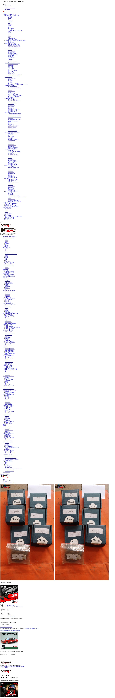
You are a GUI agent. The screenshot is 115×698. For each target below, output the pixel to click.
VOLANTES (10, 80)
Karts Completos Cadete (9, 349)
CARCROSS (10, 150)
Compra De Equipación (9, 328)
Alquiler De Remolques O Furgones (12, 447)
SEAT (9, 26)
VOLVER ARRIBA (4, 667)
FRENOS (9, 58)
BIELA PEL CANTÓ (11, 605)
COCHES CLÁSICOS (9, 98)
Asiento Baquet (8, 307)
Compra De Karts (8, 366)
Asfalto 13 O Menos (9, 291)
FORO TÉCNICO (8, 215)
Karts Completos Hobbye (10, 353)
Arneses (6, 308)
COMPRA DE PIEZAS (12, 61)
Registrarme (7, 9)
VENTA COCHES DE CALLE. (11, 203)
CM (8, 135)
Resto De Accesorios (9, 312)
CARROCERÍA (11, 55)
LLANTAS (10, 60)
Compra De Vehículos (9, 451)
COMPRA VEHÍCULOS (13, 147)
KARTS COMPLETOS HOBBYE (14, 119)
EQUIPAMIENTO (11, 186)
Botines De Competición (10, 316)
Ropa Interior (7, 318)
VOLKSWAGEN (11, 28)
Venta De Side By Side (9, 411)
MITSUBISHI (10, 20)
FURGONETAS (11, 194)
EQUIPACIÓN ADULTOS (13, 125)
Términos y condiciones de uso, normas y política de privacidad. (12, 666)
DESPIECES (10, 185)
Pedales (6, 310)
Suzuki (6, 256)
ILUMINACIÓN (11, 59)
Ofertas (6, 267)
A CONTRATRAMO (9, 218)
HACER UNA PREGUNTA (6, 627)
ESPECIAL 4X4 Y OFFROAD (11, 165)
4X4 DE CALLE (11, 169)
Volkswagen (7, 251)
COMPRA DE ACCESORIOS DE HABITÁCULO (18, 84)
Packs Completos (8, 314)
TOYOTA (10, 31)
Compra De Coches (9, 263)
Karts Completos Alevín (9, 348)
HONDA (9, 33)
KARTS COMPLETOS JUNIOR (14, 115)
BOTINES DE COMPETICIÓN (14, 88)
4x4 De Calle (7, 413)
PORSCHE (10, 24)
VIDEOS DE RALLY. (9, 217)
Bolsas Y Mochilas (8, 322)
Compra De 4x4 (8, 422)
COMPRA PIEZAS (11, 190)
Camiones (7, 443)
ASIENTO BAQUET (12, 78)
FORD (9, 23)
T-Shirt (8, 616)
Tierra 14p (7, 300)
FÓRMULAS (10, 134)
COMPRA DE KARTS (12, 130)
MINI (9, 34)
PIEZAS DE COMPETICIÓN (11, 49)
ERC (6, 211)
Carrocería (7, 284)
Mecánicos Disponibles (9, 274)
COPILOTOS (5, 270)
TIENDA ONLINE (6, 219)
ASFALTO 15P (11, 66)
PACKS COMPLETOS (12, 86)
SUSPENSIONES (11, 57)
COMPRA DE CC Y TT (12, 163)
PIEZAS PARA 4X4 (7, 415)
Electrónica (7, 281)
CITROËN (10, 17)
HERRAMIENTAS (11, 199)
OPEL (9, 27)
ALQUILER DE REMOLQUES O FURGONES (17, 196)
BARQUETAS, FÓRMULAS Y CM (10, 368)
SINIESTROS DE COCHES (10, 205)
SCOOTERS (10, 184)
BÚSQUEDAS (11, 42)
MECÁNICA (10, 137)
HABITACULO (6, 305)
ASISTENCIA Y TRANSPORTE (11, 191)
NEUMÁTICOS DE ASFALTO (9, 290)
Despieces (7, 434)
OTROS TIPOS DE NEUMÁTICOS (15, 74)
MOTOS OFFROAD (12, 180)
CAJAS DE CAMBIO (12, 53)
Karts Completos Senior (9, 351)
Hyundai (7, 253)
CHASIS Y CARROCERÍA (13, 139)
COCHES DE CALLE (7, 202)
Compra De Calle (8, 343)
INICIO (4, 13)
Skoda (6, 246)
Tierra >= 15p (7, 301)
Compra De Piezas (8, 325)
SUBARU (10, 22)
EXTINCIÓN (10, 82)
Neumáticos (7, 340)
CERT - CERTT (8, 213)
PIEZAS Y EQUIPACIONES (8, 355)
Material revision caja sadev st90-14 (9, 482)
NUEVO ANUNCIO (4, 474)
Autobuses (7, 444)
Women (11, 616)
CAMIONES (10, 192)
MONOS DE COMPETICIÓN (14, 87)
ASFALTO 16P (11, 67)
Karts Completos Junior (9, 350)
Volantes (7, 309)
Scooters (7, 431)
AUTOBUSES (10, 193)
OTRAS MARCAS (11, 38)
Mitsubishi (7, 243)
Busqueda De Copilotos (9, 272)
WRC (6, 209)
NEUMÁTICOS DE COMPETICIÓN (12, 63)
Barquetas (7, 370)
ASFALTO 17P (11, 68)
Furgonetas (7, 445)
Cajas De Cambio (8, 282)
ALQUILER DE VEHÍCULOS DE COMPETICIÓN (15, 40)
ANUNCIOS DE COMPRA (8, 262)
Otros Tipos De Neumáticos (10, 304)
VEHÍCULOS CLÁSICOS (8, 329)
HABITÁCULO (8, 77)
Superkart (7, 352)
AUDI (9, 37)
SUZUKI (9, 32)
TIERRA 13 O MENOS (12, 70)
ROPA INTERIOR (11, 91)
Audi (6, 260)
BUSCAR (14, 233)
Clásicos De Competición (10, 332)
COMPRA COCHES (9, 204)
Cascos (6, 319)
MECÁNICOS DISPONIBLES (14, 46)
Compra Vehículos (8, 386)
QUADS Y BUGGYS (12, 168)
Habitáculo (7, 338)
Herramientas (7, 449)
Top (14, 616)
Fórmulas (7, 371)
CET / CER (7, 214)
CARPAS (9, 198)
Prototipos (7, 373)
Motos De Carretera (9, 430)
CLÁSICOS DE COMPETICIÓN (14, 100)
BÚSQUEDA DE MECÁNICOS (14, 47)
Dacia (6, 259)
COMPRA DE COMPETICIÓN (14, 109)
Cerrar (4, 4)
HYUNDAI (10, 29)
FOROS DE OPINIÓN (7, 207)
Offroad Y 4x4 (8, 302)
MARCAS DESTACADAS (8, 237)
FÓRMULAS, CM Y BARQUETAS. (12, 132)
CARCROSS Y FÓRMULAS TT (11, 149)
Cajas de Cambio (6, 481)
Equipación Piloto (8, 404)
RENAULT (10, 18)
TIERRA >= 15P (11, 72)
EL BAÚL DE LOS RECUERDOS (12, 206)
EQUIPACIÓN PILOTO (12, 161)
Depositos (7, 285)
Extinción (7, 311)
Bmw (6, 242)
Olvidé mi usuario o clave (10, 8)
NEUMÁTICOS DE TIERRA (9, 298)
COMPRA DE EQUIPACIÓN (13, 97)
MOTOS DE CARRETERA (13, 182)
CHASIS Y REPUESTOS (13, 121)
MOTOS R (10, 181)
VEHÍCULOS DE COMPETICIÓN (12, 15)
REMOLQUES (11, 128)
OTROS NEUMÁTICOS (8, 303)
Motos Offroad (8, 427)
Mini (6, 258)
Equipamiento (8, 435)
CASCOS (10, 92)
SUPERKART (10, 118)
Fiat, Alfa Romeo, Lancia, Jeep (11, 254)
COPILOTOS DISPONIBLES (14, 44)
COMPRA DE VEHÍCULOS (13, 200)
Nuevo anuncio (8, 5)
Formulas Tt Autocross (9, 392)
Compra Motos (8, 438)
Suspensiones (7, 286)
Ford (6, 244)
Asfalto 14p (7, 292)
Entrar (6, 6)
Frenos (6, 287)
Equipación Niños (8, 363)
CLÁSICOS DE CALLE (12, 99)
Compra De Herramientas (10, 452)
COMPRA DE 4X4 (11, 176)
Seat (6, 249)
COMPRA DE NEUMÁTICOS (14, 76)
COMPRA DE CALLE (12, 110)
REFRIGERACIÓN (12, 51)
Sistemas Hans (8, 321)
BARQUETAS (11, 133)
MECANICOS (6, 273)
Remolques (7, 354)
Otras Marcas (7, 261)
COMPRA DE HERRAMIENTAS (14, 201)
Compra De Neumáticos (9, 326)
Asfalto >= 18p (8, 297)
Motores (6, 278)
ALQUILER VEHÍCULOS (8, 264)
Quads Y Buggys (8, 412)
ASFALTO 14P (11, 65)
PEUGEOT (10, 16)
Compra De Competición (10, 342)
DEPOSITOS (10, 56)
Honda (6, 257)
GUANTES (10, 90)
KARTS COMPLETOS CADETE (14, 114)
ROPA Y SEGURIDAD (10, 85)
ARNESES (10, 79)
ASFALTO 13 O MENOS (13, 64)
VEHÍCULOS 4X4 (6, 409)
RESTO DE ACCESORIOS (13, 83)
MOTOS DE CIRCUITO (12, 179)
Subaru (6, 248)
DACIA (9, 36)
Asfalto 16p (7, 295)
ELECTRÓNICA (11, 52)
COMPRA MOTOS (11, 189)
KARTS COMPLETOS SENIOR (14, 117)
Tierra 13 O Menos (8, 299)
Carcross (7, 391)
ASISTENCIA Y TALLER (8, 440)
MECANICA (10, 120)
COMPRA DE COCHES (12, 39)
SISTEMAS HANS (11, 93)
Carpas (6, 448)
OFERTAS (10, 41)
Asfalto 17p (7, 296)
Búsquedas (7, 268)
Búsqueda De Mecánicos (10, 275)
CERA (6, 212)
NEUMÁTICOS (11, 108)
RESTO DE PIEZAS (12, 127)
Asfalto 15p (7, 294)
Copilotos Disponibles (9, 271)
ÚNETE (13, 654)
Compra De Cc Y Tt (9, 406)
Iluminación (7, 288)
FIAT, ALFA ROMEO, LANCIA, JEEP (15, 30)
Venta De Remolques (9, 446)
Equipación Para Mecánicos (10, 323)
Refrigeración (7, 280)
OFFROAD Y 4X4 (11, 73)
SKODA (9, 25)
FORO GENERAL (9, 208)
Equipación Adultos (9, 362)
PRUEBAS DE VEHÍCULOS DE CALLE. (13, 216)
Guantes (6, 317)
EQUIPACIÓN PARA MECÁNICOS (15, 95)
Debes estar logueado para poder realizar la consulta (10, 630)
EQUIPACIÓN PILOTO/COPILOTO (10, 313)
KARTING (7, 112)
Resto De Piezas (8, 364)
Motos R (7, 429)
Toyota (6, 255)
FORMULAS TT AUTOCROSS (14, 151)
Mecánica (7, 377)
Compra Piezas (8, 439)
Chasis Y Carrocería (9, 379)
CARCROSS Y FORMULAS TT (9, 390)
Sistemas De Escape (9, 283)
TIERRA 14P (10, 71)
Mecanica (7, 356)
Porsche (6, 245)
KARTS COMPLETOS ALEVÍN (14, 113)
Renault (6, 241)
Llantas (6, 289)
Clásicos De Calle (8, 331)
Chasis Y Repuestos (9, 357)
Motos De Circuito (8, 426)
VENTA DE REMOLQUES (13, 195)
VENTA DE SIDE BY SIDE (13, 167)
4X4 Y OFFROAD (6, 408)
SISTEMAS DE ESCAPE (13, 54)
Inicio (4, 479)
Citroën (6, 240)
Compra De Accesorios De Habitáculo (12, 327)
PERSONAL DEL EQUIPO (10, 43)
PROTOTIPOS (11, 136)
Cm (6, 372)
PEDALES (10, 81)
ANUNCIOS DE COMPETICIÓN (9, 14)
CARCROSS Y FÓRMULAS (8, 389)
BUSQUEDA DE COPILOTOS (14, 45)
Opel (6, 250)
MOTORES (10, 50)
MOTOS (7, 178)
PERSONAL (5, 269)
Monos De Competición (9, 315)
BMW (9, 19)
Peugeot (6, 238)
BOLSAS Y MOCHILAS (13, 94)
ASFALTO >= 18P (11, 69)
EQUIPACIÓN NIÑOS (12, 126)
